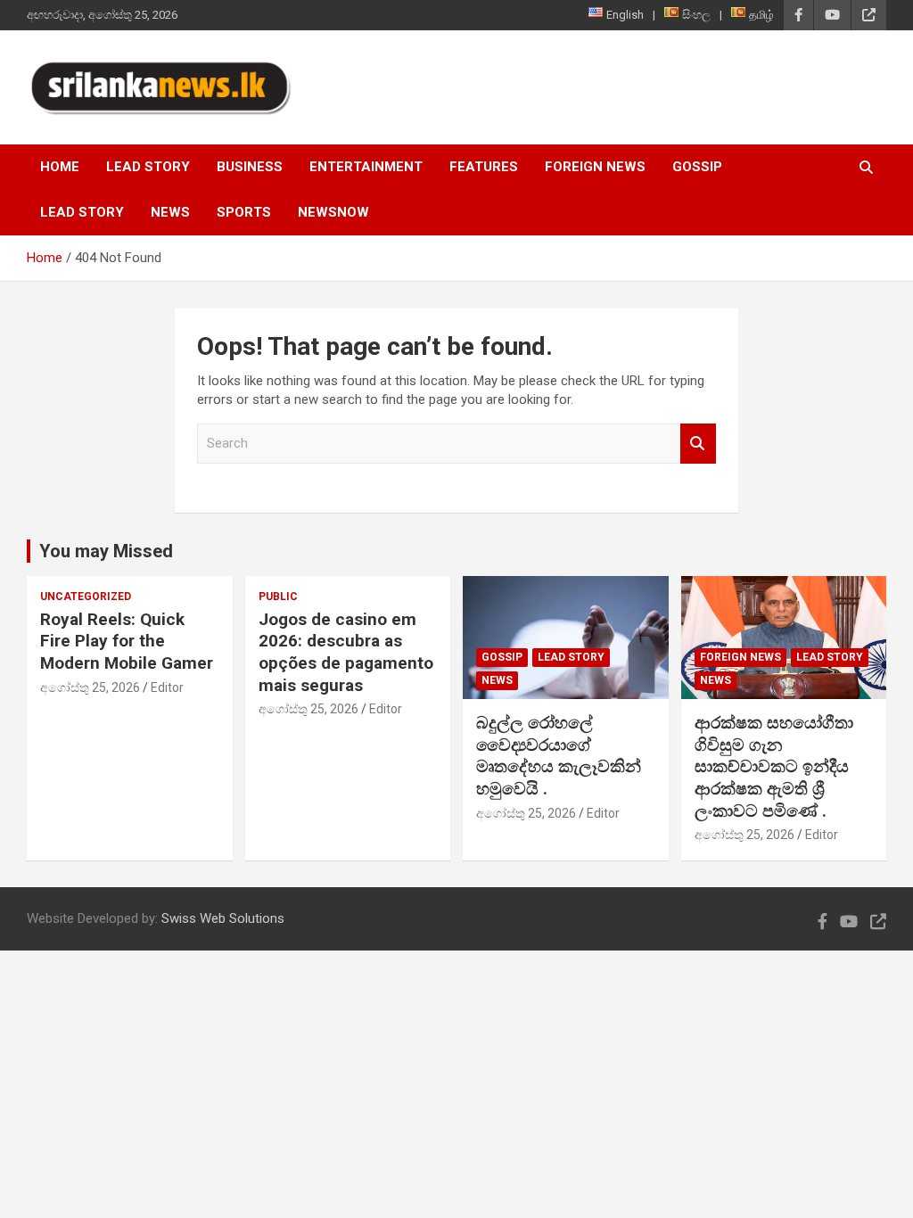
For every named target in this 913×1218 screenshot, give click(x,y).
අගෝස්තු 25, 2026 (90, 687)
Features (483, 167)
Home (59, 167)
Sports (244, 212)
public (278, 596)
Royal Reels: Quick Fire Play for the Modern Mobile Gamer (126, 641)
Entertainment (366, 167)
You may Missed (106, 551)
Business (250, 167)
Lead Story (148, 167)
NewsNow (333, 212)
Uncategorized (85, 596)
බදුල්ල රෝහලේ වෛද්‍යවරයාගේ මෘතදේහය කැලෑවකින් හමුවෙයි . (558, 755)
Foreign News (595, 167)
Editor (167, 687)
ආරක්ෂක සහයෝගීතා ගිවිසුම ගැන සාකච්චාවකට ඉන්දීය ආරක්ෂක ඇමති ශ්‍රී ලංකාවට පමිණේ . (774, 766)
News (170, 212)
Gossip (697, 167)
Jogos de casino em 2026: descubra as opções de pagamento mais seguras (346, 652)
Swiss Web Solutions (222, 918)
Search (698, 444)
